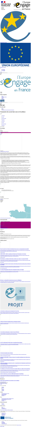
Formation (1, 151)
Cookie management (4, 423)
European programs (4, 394)
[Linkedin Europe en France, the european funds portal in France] (0, 105)
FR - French (3, 69)
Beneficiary (3, 125)
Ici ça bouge (2, 100)
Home (2, 96)
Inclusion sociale (5, 151)
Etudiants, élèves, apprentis (3, 383)
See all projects (2, 377)
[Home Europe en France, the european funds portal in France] (15, 91)
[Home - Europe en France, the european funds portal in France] (15, 10)
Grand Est (1, 199)
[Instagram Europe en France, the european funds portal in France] (4, 105)
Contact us (3, 404)
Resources (3, 395)
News (2, 98)
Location (3, 122)
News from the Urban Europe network (6, 399)
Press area (3, 400)
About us (3, 403)
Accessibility (3, 422)
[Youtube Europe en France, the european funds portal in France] (3, 105)
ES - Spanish (3, 70)
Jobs (2, 407)
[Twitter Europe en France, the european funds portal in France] (2, 105)
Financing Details (4, 118)
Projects (3, 97)
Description (3, 115)
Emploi (8, 151)
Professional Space (4, 408)
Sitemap (3, 421)
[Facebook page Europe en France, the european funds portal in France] (1, 105)
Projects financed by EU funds (5, 393)
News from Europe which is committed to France (8, 398)
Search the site (2, 72)
